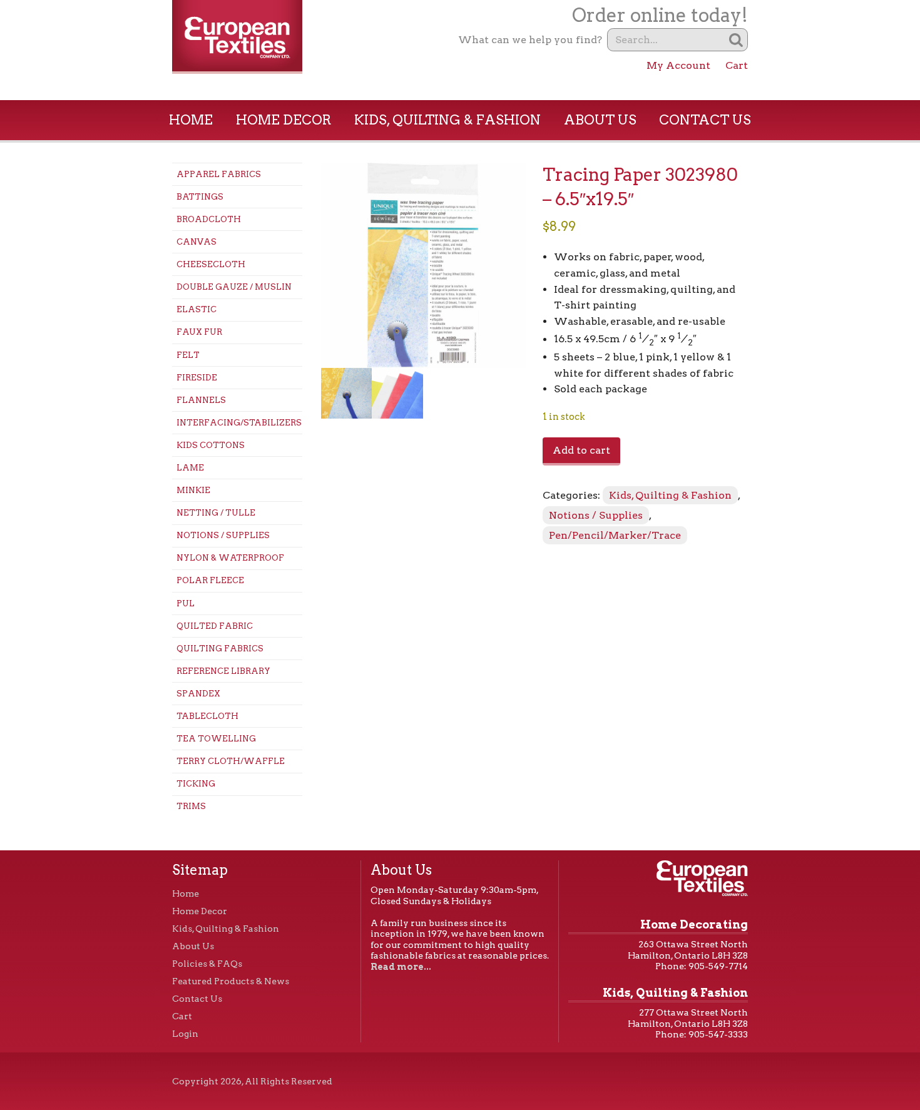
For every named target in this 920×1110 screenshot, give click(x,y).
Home (191, 120)
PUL (185, 603)
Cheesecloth (210, 264)
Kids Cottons (210, 445)
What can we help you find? (530, 40)
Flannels (201, 400)
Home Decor (284, 120)
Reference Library (223, 671)
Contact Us (705, 120)
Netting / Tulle (215, 512)
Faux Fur (199, 332)
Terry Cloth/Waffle (230, 761)
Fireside (196, 377)
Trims (191, 806)
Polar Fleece (210, 580)
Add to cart (581, 450)
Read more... (401, 967)
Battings (199, 196)
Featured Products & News (230, 981)
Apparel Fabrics (218, 174)
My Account (678, 65)
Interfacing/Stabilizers (239, 422)
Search (736, 39)
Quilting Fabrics (219, 648)
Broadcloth (208, 219)
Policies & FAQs (207, 964)
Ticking (195, 783)
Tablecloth (207, 716)
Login (185, 1034)
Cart (736, 65)
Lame (190, 467)
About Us (600, 120)
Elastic (196, 309)
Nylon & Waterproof (230, 558)
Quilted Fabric (214, 626)
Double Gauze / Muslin (234, 287)
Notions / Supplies (223, 535)
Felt (188, 355)
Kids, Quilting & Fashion (447, 120)
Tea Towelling (216, 738)
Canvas (196, 242)
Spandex (198, 693)
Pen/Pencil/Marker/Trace (615, 535)
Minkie (193, 490)
